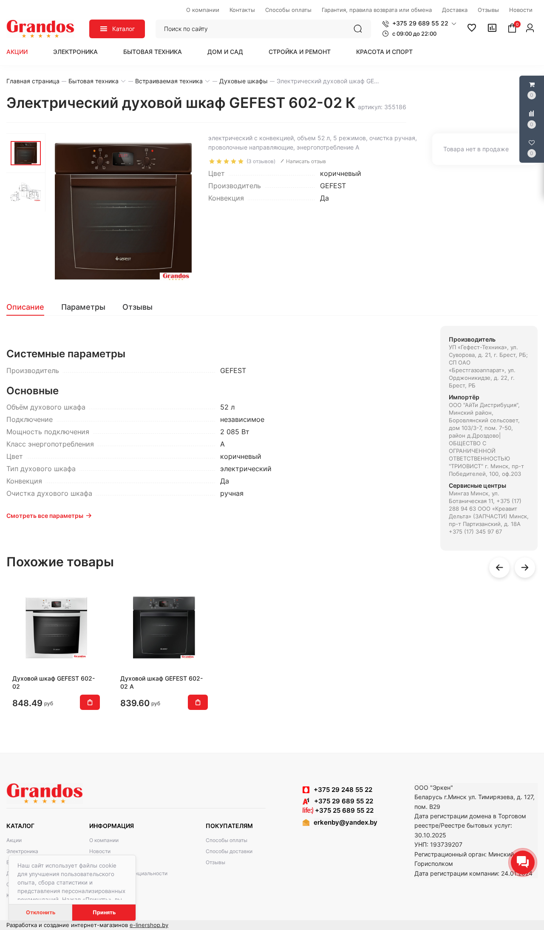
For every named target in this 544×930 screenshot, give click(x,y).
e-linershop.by (149, 925)
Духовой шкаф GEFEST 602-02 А (161, 682)
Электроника (75, 51)
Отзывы (215, 862)
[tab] (29, 307)
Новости (99, 851)
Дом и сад (225, 51)
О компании (104, 840)
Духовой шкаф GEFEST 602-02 (53, 682)
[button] (419, 23)
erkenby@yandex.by (345, 822)
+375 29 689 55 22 (341, 801)
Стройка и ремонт (300, 51)
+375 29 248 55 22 (343, 790)
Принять (104, 912)
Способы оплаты (226, 840)
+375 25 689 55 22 (343, 810)
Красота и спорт (384, 51)
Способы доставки (229, 851)
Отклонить (40, 912)
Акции (17, 51)
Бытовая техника (152, 51)
